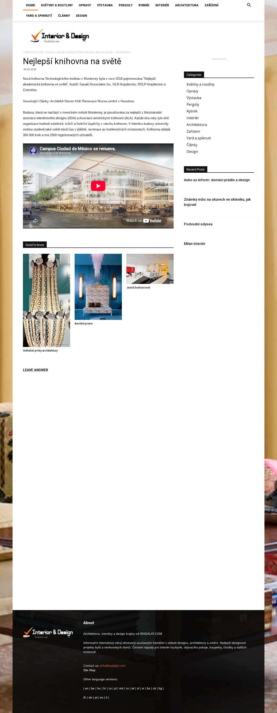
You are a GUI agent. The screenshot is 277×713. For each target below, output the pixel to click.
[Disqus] (98, 429)
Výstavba (105, 5)
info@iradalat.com (113, 666)
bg (160, 688)
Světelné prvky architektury (40, 350)
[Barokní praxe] (98, 287)
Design (81, 15)
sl (138, 688)
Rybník (143, 5)
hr (104, 688)
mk (121, 688)
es (101, 697)
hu (99, 688)
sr (143, 688)
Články (64, 15)
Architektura (186, 5)
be (93, 688)
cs (110, 688)
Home (30, 5)
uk (155, 688)
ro (127, 688)
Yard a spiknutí (39, 15)
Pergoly (125, 5)
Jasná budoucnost (138, 287)
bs (148, 688)
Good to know (35, 245)
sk (132, 688)
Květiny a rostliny (57, 5)
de (91, 697)
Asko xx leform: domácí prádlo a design (217, 180)
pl (115, 688)
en (86, 688)
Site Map (89, 670)
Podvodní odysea (198, 224)
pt (96, 697)
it (106, 697)
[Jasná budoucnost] (150, 269)
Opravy (85, 5)
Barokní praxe (84, 323)
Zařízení (211, 5)
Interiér (162, 5)
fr (85, 697)
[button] (249, 5)
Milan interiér (194, 243)
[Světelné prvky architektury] (46, 300)
